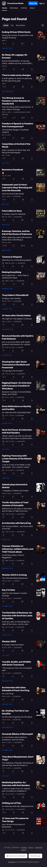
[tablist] (14, 25)
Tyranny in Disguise (12, 257)
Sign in (42, 3)
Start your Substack (17, 856)
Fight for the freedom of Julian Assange (14, 594)
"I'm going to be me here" (12, 370)
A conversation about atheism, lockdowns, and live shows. (14, 738)
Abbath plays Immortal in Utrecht (14, 486)
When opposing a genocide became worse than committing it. (17, 238)
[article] (23, 38)
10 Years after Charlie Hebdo (16, 315)
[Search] (42, 25)
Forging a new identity (11, 298)
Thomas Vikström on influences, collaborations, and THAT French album (17, 549)
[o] (41, 35)
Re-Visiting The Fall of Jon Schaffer (15, 712)
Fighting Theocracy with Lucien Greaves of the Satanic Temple (17, 459)
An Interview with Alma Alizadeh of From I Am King (15, 689)
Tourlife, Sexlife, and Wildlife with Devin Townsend (16, 663)
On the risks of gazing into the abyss (17, 717)
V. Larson (19, 347)
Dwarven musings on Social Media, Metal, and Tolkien (16, 393)
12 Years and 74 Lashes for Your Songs (15, 819)
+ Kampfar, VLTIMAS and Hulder (15, 490)
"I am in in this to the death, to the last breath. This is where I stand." (16, 465)
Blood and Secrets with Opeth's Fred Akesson (17, 337)
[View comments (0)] (13, 43)
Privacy (24, 847)
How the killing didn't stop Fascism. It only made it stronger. (17, 108)
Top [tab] (12, 25)
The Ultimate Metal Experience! (15, 578)
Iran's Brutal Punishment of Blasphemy (13, 825)
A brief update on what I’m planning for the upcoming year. (17, 79)
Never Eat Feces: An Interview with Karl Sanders (17, 431)
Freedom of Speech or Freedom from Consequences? (17, 125)
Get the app (35, 856)
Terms (30, 847)
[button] (4, 8)
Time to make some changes (16, 75)
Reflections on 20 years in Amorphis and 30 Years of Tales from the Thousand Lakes (17, 509)
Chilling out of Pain (11, 803)
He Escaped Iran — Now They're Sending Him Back (15, 276)
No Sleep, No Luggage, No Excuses (14, 56)
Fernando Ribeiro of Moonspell (17, 734)
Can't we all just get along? (13, 193)
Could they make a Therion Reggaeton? (13, 556)
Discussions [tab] (20, 25)
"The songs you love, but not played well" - (17, 669)
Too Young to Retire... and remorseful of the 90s (17, 527)
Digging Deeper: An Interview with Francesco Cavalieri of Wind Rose (16, 386)
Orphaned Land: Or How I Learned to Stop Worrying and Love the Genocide (17, 187)
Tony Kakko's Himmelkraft (15, 295)
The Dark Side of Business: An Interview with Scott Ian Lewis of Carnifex (17, 615)
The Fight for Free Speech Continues (17, 318)
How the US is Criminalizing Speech (16, 260)
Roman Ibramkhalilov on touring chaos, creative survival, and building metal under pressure (17, 62)
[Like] (3, 266)
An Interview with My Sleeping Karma (17, 806)
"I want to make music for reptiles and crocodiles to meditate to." (16, 789)
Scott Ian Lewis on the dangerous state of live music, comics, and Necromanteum (16, 622)
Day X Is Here (8, 590)
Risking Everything (11, 272)
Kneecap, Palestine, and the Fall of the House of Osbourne (17, 232)
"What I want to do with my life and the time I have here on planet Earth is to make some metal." (18, 437)
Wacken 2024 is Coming (14, 575)
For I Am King (7, 693)
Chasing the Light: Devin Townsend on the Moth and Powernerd (16, 365)
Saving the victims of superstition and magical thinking (17, 36)
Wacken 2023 (9, 641)
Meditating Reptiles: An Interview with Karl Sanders (16, 784)
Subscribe (33, 3)
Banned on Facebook (12, 169)
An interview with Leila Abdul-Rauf (16, 412)
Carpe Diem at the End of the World (16, 145)
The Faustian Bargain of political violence (15, 130)
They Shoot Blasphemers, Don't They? (18, 758)
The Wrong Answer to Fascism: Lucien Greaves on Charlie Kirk (16, 101)
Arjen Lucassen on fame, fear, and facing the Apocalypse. (16, 151)
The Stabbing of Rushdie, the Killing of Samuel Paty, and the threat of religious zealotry (18, 764)
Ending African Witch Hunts (16, 32)
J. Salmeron (16, 112)
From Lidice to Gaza (12, 211)
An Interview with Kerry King (16, 523)
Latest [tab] (5, 25)
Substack (11, 862)
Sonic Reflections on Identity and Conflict (16, 407)
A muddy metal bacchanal (13, 644)
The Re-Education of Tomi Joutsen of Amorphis (15, 504)
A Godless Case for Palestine (13, 214)
